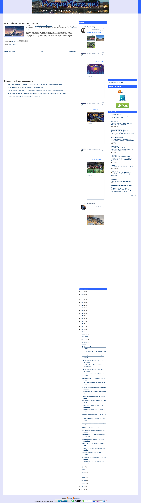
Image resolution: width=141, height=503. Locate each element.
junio (83, 469)
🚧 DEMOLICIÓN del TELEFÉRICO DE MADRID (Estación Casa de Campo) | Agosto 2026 (121, 174)
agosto (84, 344)
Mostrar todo (133, 195)
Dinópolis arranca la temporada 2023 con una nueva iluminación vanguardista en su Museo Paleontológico (36, 90)
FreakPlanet (114, 171)
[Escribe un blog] (22, 41)
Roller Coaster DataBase (118, 129)
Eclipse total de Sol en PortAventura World (122, 166)
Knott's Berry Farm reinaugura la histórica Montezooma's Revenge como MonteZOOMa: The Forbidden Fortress (37, 93)
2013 (82, 326)
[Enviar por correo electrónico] (20, 41)
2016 (82, 318)
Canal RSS (124, 92)
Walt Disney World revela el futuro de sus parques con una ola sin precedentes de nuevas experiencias (35, 84)
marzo (84, 477)
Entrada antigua (73, 51)
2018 (82, 313)
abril (83, 475)
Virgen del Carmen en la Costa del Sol (121, 181)
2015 (82, 321)
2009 (82, 489)
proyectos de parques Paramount (43, 26)
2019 (82, 310)
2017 (82, 316)
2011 (82, 332)
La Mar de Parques (116, 114)
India (10, 44)
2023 (82, 299)
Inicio (42, 51)
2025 (82, 294)
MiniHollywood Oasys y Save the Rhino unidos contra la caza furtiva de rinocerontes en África (122, 141)
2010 (82, 486)
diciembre (85, 334)
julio (83, 467)
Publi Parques (114, 146)
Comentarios (77, 498)
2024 (82, 297)
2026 (82, 291)
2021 (82, 305)
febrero (84, 480)
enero (84, 483)
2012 (82, 329)
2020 (82, 308)
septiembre (85, 342)
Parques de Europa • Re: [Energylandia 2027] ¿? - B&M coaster (121, 116)
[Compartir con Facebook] (25, 41)
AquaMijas (114, 179)
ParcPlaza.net (114, 155)
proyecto (14, 44)
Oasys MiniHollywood (117, 137)
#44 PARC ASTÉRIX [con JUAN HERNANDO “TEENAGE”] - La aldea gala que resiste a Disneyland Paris (122, 190)
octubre (84, 339)
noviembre (85, 336)
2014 (82, 324)
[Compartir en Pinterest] (27, 41)
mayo (83, 472)
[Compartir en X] (24, 41)
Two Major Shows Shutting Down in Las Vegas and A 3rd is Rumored (121, 124)
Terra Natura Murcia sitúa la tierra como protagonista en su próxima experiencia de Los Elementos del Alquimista (122, 149)
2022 (82, 302)
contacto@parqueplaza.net (116, 82)
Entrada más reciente (9, 51)
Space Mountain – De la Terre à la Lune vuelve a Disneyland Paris (25, 87)
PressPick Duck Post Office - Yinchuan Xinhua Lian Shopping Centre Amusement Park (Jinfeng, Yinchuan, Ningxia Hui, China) (122, 132)
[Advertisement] (70, 16)
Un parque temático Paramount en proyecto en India (23, 23)
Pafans (113, 165)
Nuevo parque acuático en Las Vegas (92, 427)
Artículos (70, 498)
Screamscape (115, 121)
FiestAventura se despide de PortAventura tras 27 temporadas (24, 96)
